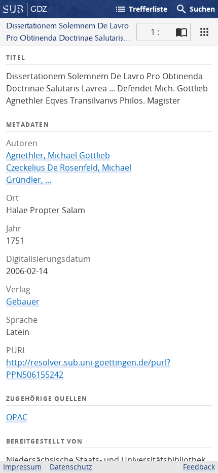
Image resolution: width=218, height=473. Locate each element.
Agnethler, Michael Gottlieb (58, 155)
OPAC (16, 417)
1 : (155, 32)
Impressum (22, 466)
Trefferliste (141, 9)
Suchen (195, 9)
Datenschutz (71, 466)
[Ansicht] (204, 32)
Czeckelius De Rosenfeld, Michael (68, 167)
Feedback (199, 466)
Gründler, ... (28, 179)
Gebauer (23, 301)
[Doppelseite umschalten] (181, 32)
